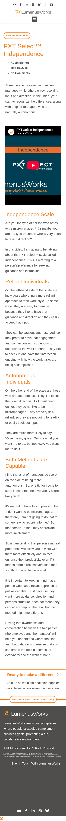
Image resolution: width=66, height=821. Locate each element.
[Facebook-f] (20, 4)
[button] (34, 19)
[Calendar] (51, 4)
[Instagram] (33, 4)
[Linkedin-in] (27, 4)
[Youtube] (14, 4)
